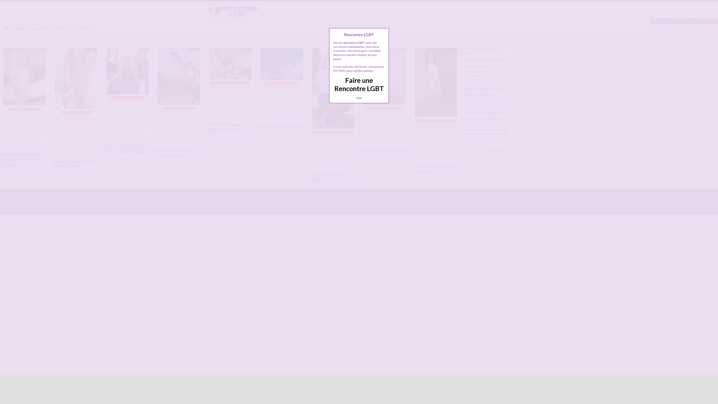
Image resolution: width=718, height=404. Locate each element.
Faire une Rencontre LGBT (359, 84)
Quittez (359, 98)
